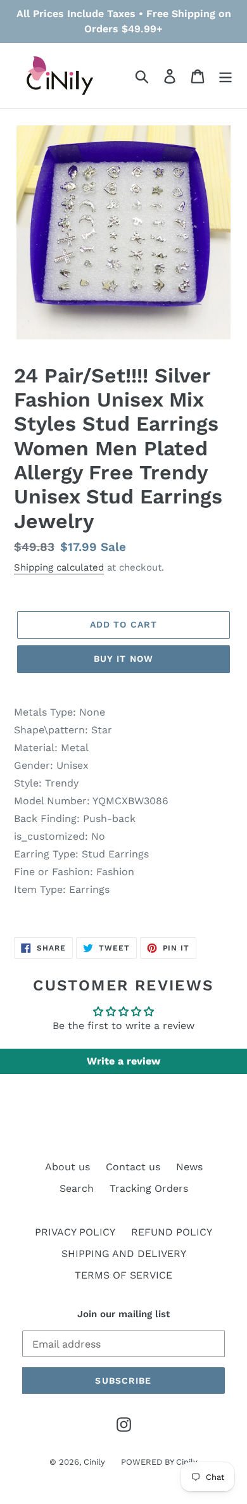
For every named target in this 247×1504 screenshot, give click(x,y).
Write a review (123, 1061)
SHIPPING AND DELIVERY (123, 1254)
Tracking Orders (149, 1188)
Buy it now (123, 659)
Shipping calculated (59, 567)
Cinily (94, 1462)
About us (67, 1167)
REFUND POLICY (171, 1232)
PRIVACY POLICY (75, 1232)
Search (77, 1188)
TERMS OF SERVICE (123, 1275)
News (189, 1167)
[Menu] (225, 75)
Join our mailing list (123, 1314)
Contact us (133, 1167)
